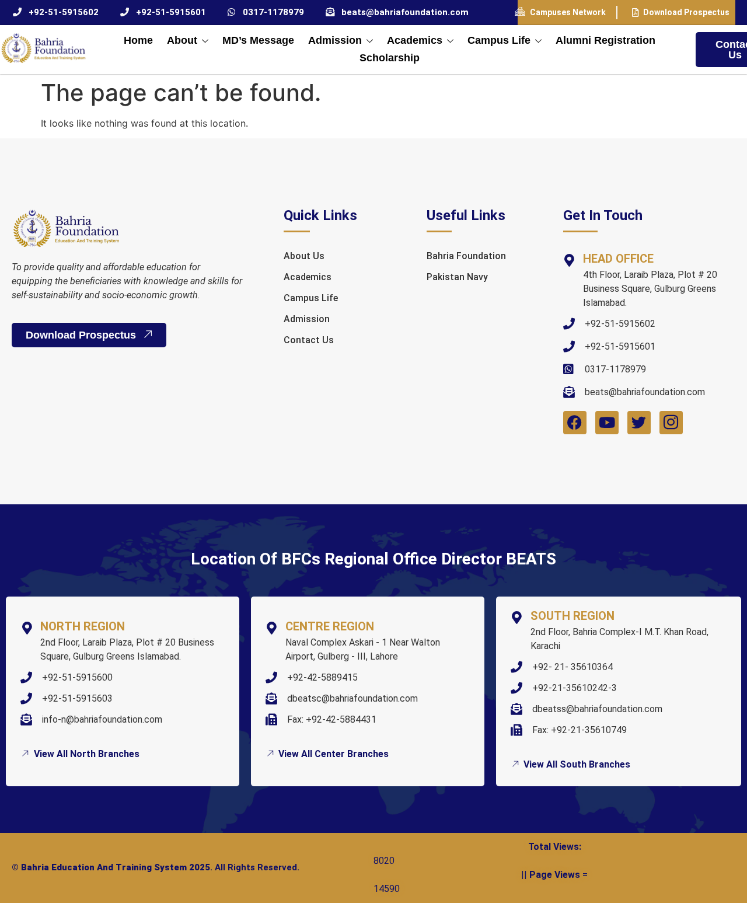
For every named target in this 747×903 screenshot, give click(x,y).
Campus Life (498, 40)
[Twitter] (639, 422)
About (182, 40)
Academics (414, 40)
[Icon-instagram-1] (671, 422)
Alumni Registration (605, 40)
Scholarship (389, 58)
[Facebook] (575, 422)
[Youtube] (607, 422)
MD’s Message (258, 40)
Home (138, 40)
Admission (335, 40)
